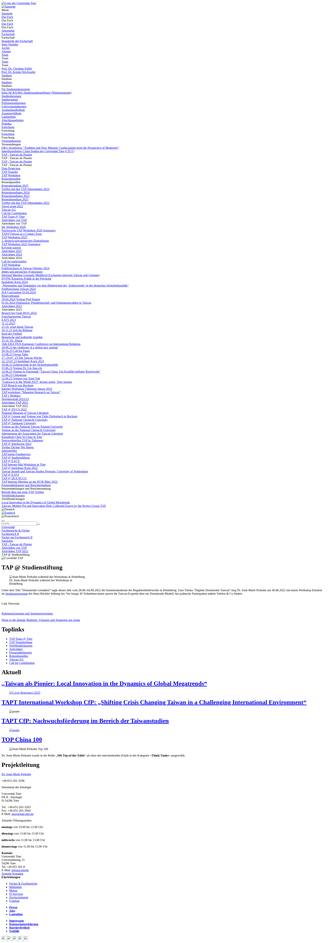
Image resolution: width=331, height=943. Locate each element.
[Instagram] (21, 939)
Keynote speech (11, 247)
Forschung (8, 127)
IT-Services (16, 894)
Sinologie (7, 540)
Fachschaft (8, 34)
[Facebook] (4, 939)
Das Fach (7, 17)
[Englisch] (8, 512)
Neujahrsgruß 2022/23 (15, 399)
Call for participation (14, 261)
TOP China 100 (22, 739)
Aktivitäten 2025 (12, 251)
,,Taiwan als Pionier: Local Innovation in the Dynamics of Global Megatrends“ (104, 683)
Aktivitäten (16, 649)
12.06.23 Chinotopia (14, 375)
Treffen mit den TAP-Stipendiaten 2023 (25, 189)
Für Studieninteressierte (16, 89)
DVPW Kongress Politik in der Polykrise (26, 278)
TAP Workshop (11, 175)
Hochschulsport (18, 897)
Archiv (6, 48)
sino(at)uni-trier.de (22, 814)
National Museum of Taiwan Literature (25, 412)
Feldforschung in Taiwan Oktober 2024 (25, 268)
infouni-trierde (20, 870)
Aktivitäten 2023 (12, 306)
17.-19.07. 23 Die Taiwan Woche (22, 357)
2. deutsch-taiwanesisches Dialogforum (25, 240)
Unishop (14, 900)
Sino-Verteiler (10, 44)
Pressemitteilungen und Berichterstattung (26, 485)
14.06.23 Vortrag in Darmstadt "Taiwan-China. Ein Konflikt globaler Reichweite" (51, 371)
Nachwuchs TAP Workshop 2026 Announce (29, 230)
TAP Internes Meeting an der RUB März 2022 (30, 481)
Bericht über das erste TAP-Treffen (23, 492)
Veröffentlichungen (13, 495)
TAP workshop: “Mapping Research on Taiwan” (31, 392)
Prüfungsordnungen (13, 103)
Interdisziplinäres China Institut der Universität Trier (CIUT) (38, 151)
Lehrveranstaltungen (14, 106)
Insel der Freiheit (12, 333)
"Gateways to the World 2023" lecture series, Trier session (37, 382)
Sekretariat (8, 30)
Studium (7, 75)
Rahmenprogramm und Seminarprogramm (27, 613)
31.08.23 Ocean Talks (15, 354)
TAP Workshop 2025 (14, 237)
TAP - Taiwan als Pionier (17, 154)
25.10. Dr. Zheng (12, 340)
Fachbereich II (10, 534)
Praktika (6, 123)
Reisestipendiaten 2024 (15, 192)
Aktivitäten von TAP (14, 220)
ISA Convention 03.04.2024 (19, 292)
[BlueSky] (10, 939)
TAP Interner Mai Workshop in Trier (24, 464)
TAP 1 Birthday (11, 395)
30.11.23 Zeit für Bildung (17, 330)
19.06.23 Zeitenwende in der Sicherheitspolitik (30, 364)
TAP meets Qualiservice (16, 454)
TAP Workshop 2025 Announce (21, 244)
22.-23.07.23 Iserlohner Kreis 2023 (23, 361)
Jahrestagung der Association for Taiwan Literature (32, 433)
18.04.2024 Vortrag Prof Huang (21, 299)
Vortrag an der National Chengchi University (29, 430)
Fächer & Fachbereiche (23, 883)
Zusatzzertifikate (11, 113)
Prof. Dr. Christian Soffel (17, 68)
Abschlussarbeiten (13, 120)
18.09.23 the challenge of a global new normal (30, 347)
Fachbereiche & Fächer (16, 530)
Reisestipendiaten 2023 (15, 196)
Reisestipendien (11, 178)
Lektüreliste (9, 116)
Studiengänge (10, 99)
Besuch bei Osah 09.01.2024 (19, 313)
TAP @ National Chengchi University (25, 419)
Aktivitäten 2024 (12, 254)
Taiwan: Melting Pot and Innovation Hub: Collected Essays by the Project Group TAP (54, 505)
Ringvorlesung (10, 295)
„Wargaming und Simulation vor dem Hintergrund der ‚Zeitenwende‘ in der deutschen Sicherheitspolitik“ (65, 285)
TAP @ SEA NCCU (14, 478)
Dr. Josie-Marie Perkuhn (16, 774)
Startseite (7, 13)
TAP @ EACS (11, 461)
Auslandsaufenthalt (13, 110)
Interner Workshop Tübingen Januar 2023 (27, 388)
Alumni (6, 51)
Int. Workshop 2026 (14, 227)
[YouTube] (15, 939)
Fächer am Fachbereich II (17, 537)
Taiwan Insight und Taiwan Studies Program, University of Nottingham (45, 471)
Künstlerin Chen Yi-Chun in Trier (22, 437)
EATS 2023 (9, 320)
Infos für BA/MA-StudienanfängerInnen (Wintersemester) (36, 92)
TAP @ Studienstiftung (16, 457)
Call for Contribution (14, 213)
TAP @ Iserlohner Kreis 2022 (20, 468)
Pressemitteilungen (20, 652)
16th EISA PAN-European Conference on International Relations (41, 344)
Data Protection (11, 168)
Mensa (13, 890)
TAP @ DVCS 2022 (14, 409)
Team (5, 54)
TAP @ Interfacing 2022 (16, 443)
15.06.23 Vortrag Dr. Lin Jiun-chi (22, 368)
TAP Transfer (10, 171)
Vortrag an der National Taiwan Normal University (32, 426)
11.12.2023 (8, 323)
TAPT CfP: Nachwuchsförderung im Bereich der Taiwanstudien (85, 720)
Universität (8, 527)
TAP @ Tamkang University (19, 423)
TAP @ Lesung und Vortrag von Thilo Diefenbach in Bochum (39, 416)
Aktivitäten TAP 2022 (15, 402)
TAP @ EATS (10, 474)
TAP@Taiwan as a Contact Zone (22, 233)
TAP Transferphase (20, 642)
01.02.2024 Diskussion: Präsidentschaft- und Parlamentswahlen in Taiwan (46, 302)
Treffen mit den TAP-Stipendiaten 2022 (25, 202)
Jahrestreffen (9, 450)
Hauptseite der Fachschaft (17, 41)
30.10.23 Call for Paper (16, 351)
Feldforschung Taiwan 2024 (19, 289)
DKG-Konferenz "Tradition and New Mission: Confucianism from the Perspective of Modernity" (60, 147)
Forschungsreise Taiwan (16, 316)
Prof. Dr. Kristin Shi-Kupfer (18, 72)
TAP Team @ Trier (13, 216)
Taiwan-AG (9, 209)
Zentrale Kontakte (12, 873)
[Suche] (3, 520)
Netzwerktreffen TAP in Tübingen (22, 440)
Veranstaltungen (11, 141)
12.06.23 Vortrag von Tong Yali (21, 378)
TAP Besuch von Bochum (17, 385)
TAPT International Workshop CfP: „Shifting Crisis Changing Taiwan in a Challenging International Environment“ (154, 702)
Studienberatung (11, 96)
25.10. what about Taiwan (17, 326)
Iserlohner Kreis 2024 (15, 282)
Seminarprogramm (16, 593)
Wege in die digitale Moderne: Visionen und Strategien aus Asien (41, 620)
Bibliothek (15, 887)
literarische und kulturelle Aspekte (22, 337)
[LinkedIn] (26, 939)
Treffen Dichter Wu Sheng (18, 447)
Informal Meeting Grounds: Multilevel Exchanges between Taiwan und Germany (51, 275)
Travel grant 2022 (12, 206)
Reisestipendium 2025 (15, 185)
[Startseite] (19, 3)
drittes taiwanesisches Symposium (22, 271)
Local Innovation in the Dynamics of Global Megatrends (36, 502)
